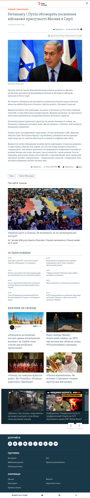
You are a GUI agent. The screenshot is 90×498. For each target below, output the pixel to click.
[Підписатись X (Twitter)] (20, 444)
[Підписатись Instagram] (30, 444)
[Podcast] (51, 444)
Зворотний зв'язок (53, 483)
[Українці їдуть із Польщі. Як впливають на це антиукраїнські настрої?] (45, 209)
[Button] (58, 29)
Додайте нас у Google (19, 495)
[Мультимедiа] (42, 495)
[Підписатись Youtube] (25, 444)
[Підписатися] (56, 444)
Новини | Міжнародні (18, 10)
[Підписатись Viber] (35, 444)
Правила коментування (55, 462)
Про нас (11, 479)
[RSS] (45, 444)
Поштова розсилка (15, 466)
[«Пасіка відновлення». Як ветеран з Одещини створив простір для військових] (64, 362)
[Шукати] (76, 495)
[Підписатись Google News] (15, 444)
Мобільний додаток (15, 462)
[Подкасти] (59, 495)
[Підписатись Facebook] (10, 444)
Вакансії (49, 479)
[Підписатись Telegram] (40, 444)
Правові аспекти (14, 488)
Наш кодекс (12, 483)
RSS (47, 458)
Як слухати (12, 458)
